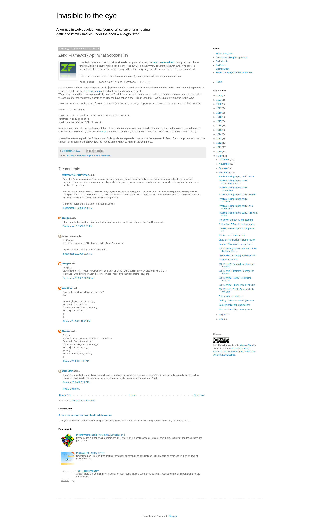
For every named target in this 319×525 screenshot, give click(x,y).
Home (132, 395)
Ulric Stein (67, 371)
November (224, 164)
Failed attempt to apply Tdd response (237, 255)
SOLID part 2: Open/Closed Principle (237, 285)
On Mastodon (222, 69)
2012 (219, 143)
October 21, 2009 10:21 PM (76, 321)
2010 (219, 151)
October (223, 168)
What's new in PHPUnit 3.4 (232, 235)
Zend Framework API (164, 62)
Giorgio (66, 218)
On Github (221, 65)
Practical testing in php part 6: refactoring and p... (233, 182)
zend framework (103, 155)
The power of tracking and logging (236, 220)
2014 (219, 134)
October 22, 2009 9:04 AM (76, 361)
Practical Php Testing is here (90, 453)
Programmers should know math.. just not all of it (100, 435)
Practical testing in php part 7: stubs (236, 176)
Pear (103, 131)
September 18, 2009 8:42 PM (77, 226)
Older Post (199, 395)
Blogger (173, 516)
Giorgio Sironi (247, 345)
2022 (219, 104)
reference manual (93, 91)
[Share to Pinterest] (102, 151)
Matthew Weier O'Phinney (75, 175)
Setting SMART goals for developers (237, 224)
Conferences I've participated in (231, 57)
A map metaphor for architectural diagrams (85, 415)
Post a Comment (71, 388)
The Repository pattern (87, 471)
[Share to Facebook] (99, 151)
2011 (219, 147)
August (223, 314)
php (72, 155)
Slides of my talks (224, 53)
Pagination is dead (228, 259)
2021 (219, 108)
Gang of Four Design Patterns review (237, 240)
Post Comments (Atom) (83, 400)
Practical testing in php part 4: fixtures (237, 194)
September (225, 172)
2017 (219, 121)
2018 (219, 117)
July (221, 319)
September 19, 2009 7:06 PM (77, 254)
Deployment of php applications (234, 305)
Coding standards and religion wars (236, 300)
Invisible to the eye (86, 15)
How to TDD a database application (236, 244)
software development (85, 155)
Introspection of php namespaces (235, 309)
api (68, 155)
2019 (219, 112)
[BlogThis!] (92, 151)
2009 (219, 156)
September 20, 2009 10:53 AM (78, 278)
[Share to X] (95, 151)
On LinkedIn (222, 61)
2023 (219, 100)
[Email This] (88, 151)
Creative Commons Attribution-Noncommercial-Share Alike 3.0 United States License (234, 351)
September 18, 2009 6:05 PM (77, 208)
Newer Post (65, 395)
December (224, 159)
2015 (219, 130)
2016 (219, 125)
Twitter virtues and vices (230, 296)
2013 (219, 138)
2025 (219, 95)
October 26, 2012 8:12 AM (76, 382)
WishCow (67, 288)
